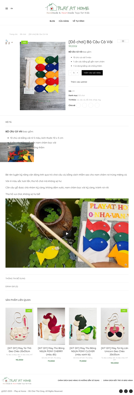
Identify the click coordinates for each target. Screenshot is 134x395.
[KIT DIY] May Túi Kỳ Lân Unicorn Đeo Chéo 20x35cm (114, 351)
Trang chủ (13, 34)
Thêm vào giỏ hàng (92, 73)
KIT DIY (50, 358)
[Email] (128, 8)
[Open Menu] (6, 8)
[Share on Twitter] (84, 105)
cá (78, 100)
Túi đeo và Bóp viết (13, 355)
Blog (52, 21)
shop (95, 100)
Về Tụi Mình (78, 21)
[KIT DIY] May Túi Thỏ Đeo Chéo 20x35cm (19, 350)
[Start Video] (67, 233)
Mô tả (8, 122)
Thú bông (57, 358)
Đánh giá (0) (11, 286)
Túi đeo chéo (25, 355)
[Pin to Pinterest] (90, 105)
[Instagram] (126, 391)
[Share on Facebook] (78, 105)
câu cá (82, 100)
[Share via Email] (97, 105)
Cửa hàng (64, 21)
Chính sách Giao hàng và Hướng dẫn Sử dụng (78, 380)
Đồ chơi (23, 34)
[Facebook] (123, 8)
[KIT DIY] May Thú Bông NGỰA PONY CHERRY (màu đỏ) (51, 351)
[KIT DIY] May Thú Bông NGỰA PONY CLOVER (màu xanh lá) (83, 351)
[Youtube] (131, 391)
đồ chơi (89, 100)
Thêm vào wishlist (79, 82)
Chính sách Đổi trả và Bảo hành (118, 380)
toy (99, 100)
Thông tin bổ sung (15, 278)
